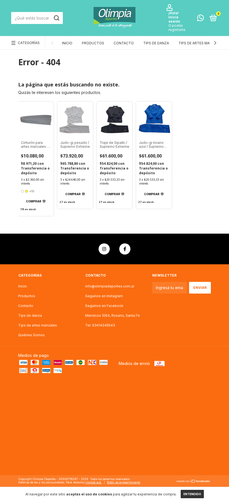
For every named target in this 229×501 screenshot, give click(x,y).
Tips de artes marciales (201, 43)
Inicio (67, 43)
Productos (93, 43)
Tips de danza (156, 43)
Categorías (29, 43)
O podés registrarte (176, 27)
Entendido (192, 494)
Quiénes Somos (31, 335)
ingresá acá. (93, 482)
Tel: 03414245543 (100, 325)
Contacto (124, 43)
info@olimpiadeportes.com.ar (109, 286)
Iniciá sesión (174, 19)
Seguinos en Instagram (104, 296)
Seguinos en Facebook (104, 306)
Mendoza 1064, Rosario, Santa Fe (112, 315)
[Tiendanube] (193, 481)
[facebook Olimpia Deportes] (124, 249)
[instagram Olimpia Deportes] (104, 249)
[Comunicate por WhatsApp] (200, 19)
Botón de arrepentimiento (123, 482)
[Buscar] (56, 18)
